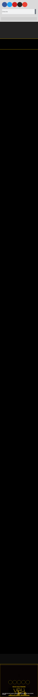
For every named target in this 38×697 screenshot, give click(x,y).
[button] (19, 18)
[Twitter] (9, 4)
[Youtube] (14, 4)
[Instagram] (19, 4)
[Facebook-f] (4, 4)
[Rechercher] (35, 11)
